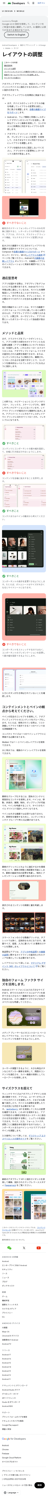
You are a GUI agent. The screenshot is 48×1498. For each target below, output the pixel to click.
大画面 (4, 1327)
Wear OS (5, 1332)
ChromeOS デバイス (10, 1336)
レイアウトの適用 (34, 255)
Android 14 (6, 1367)
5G (3, 1317)
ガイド (16, 48)
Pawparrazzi (10, 1185)
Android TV (6, 1344)
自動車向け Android (10, 1340)
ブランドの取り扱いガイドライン (17, 1475)
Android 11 (6, 1379)
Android (5, 1261)
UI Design (7, 11)
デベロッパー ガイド (10, 1394)
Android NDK (7, 1406)
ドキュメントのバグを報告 (13, 1421)
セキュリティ (7, 1269)
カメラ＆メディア (9, 1309)
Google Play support (10, 1425)
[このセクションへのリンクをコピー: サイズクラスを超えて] (35, 1088)
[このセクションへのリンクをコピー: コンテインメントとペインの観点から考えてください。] (38, 711)
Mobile (21, 11)
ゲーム (4, 1296)
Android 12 (6, 1375)
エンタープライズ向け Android (14, 1265)
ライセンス (19, 1471)
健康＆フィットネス (10, 1305)
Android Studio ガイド (11, 1390)
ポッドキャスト (8, 1286)
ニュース (5, 1277)
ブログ (4, 1282)
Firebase (5, 1453)
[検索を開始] (28, 3)
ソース (4, 1273)
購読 (40, 1485)
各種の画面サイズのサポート (27, 252)
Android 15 (6, 1363)
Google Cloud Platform (11, 1458)
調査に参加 (6, 1429)
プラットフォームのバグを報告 (14, 1417)
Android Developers (9, 45)
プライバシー (7, 1313)
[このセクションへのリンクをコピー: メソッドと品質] (26, 333)
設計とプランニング (27, 45)
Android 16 (6, 1359)
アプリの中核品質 (28, 952)
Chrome (5, 1449)
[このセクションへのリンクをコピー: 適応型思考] (20, 278)
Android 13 (6, 1371)
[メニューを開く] (4, 3)
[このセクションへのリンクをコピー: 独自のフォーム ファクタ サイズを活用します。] (28, 984)
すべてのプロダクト (10, 1462)
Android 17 (6, 1355)
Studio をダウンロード (11, 1402)
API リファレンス (9, 1398)
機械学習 (5, 1300)
